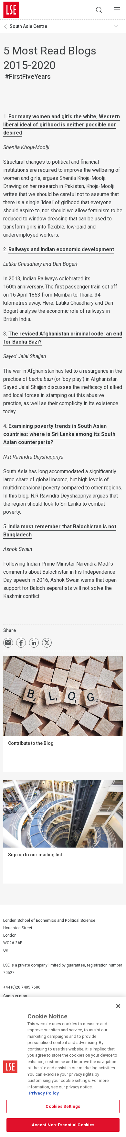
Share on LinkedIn (34, 643)
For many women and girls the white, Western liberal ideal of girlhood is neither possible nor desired (61, 124)
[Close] (118, 1006)
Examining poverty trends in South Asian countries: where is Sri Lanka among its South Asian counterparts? (59, 434)
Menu (117, 9)
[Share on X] (47, 643)
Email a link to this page (8, 643)
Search (99, 9)
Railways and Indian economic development (61, 249)
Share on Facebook (21, 643)
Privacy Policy (44, 1093)
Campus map (15, 996)
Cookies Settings (63, 1106)
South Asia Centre (28, 26)
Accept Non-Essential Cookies (63, 1124)
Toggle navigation (118, 26)
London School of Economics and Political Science (11, 10)
